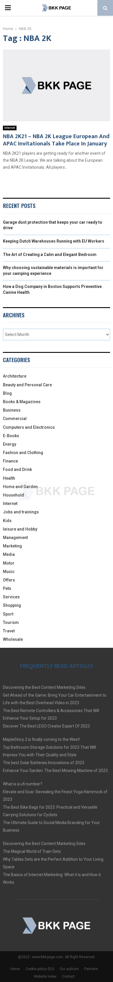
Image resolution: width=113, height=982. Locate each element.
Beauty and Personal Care (27, 385)
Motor (8, 563)
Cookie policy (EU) (39, 969)
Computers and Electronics (29, 427)
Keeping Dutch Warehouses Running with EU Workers (53, 241)
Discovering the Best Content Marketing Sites (44, 687)
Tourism (11, 622)
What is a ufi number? (22, 784)
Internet (9, 127)
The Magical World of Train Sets (32, 851)
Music (8, 571)
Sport (8, 614)
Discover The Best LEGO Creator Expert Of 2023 (46, 726)
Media (9, 554)
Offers (9, 580)
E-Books (11, 435)
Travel (9, 631)
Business (12, 410)
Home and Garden (20, 486)
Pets (7, 588)
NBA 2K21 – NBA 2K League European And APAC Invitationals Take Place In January (56, 140)
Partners (91, 969)
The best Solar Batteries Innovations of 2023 (43, 762)
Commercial (15, 418)
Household (13, 495)
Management (15, 537)
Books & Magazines (22, 401)
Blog (7, 393)
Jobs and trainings (21, 512)
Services (11, 597)
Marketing (12, 546)
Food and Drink (17, 469)
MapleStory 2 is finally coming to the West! (41, 739)
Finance (10, 461)
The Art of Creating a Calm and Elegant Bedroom (49, 254)
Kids (7, 520)
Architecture (14, 376)
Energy (9, 444)
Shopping (12, 605)
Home (15, 969)
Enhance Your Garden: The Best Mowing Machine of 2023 (55, 770)
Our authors (69, 969)
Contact (68, 976)
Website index (45, 976)
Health (9, 478)
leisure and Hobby (20, 529)
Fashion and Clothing (23, 452)
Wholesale (13, 639)
